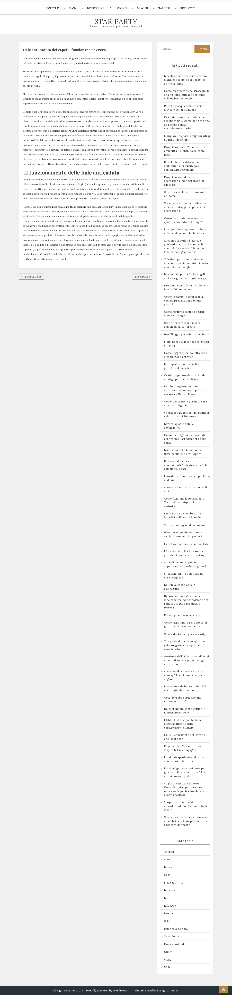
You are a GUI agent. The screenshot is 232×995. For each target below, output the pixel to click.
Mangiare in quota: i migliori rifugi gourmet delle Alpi (187, 137)
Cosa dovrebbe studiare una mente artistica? (182, 699)
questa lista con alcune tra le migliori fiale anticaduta (74, 206)
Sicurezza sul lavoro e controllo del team (185, 194)
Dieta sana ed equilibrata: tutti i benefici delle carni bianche (185, 515)
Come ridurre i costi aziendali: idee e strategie (184, 313)
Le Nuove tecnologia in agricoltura (179, 586)
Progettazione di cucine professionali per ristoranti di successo (184, 180)
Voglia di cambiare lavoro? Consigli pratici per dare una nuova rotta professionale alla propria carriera (184, 789)
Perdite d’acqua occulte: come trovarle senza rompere (184, 107)
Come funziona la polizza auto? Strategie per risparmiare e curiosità (185, 502)
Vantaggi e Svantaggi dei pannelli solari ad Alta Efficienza (186, 414)
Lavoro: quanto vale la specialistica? (179, 425)
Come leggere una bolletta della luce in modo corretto (185, 354)
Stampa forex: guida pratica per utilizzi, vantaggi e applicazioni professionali (185, 207)
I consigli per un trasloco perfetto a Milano (187, 478)
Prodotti (188, 8)
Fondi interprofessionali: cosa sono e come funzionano (184, 759)
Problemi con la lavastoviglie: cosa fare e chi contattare (187, 287)
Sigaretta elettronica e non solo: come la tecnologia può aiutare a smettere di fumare (186, 821)
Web (167, 967)
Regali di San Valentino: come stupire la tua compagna (184, 748)
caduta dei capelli (36, 58)
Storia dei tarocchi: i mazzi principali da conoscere (182, 324)
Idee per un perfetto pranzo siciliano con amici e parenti (183, 534)
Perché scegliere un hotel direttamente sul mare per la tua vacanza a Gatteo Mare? (186, 390)
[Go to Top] (223, 989)
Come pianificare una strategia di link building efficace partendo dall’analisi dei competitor (186, 94)
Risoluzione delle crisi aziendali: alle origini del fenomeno (185, 688)
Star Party (116, 21)
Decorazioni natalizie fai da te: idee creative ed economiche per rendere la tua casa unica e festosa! (186, 601)
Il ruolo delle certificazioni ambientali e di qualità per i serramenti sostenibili (182, 165)
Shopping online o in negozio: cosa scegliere (184, 575)
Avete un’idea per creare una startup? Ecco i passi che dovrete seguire (186, 675)
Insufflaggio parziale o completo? (186, 334)
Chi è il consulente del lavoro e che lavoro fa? (185, 736)
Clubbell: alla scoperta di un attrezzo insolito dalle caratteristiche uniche (182, 723)
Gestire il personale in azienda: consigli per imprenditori (185, 377)
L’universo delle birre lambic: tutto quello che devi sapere (183, 451)
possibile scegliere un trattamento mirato (73, 130)
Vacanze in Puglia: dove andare (185, 525)
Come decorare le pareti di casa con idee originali (185, 403)
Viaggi (142, 8)
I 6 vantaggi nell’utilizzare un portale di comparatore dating (184, 553)
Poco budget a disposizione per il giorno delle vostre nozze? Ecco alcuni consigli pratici (186, 772)
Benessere (95, 8)
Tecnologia (171, 936)
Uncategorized (174, 944)
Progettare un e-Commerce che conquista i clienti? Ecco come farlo (185, 151)
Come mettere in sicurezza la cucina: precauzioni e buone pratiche (184, 300)
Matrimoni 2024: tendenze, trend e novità (186, 343)
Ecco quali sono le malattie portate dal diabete (182, 366)
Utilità (168, 951)
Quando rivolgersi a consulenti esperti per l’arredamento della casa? (185, 438)
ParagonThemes (167, 990)
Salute (164, 8)
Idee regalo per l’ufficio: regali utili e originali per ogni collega (185, 276)
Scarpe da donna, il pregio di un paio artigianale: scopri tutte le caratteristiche (185, 645)
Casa (73, 8)
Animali (169, 851)
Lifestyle (51, 8)
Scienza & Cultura (176, 928)
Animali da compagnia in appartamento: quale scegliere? (185, 564)
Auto (167, 859)
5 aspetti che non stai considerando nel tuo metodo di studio (185, 806)
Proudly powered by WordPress (106, 990)
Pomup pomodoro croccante (183, 615)
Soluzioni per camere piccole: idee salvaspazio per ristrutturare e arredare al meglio (186, 263)
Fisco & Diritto (173, 882)
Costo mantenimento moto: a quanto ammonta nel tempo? (184, 220)
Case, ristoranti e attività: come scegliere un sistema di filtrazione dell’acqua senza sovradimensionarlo (187, 123)
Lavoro (120, 8)
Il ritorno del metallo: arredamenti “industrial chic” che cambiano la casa (186, 465)
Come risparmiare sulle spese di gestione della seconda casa (185, 624)
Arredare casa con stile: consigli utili (185, 489)
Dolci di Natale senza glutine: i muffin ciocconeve (184, 710)
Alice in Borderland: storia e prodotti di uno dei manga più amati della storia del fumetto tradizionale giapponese (184, 246)
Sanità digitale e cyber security (185, 634)
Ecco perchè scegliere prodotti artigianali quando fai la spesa (185, 231)
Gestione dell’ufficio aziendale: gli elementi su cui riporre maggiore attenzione (187, 660)
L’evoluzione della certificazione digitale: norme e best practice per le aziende (186, 79)
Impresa (169, 890)
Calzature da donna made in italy (186, 544)
